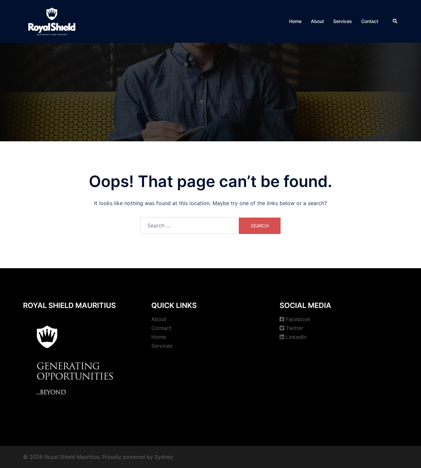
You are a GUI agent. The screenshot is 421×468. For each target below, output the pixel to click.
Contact (369, 21)
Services (342, 21)
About (317, 21)
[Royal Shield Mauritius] (52, 20)
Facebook (298, 319)
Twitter (294, 328)
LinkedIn (296, 337)
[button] (395, 21)
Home (295, 21)
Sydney (164, 457)
